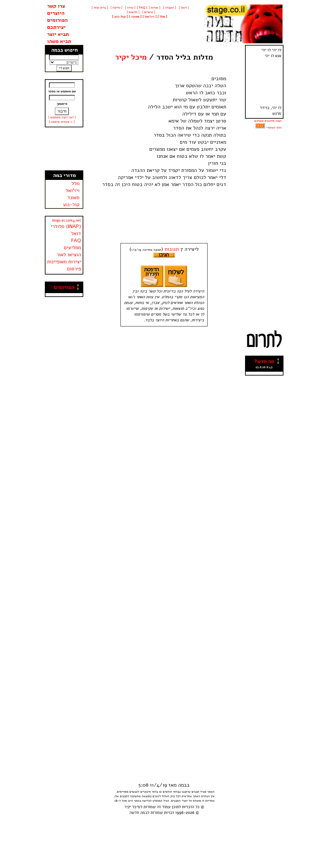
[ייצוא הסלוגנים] (260, 127)
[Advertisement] (64, 148)
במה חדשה (138, 813)
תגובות (172, 249)
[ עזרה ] (129, 7)
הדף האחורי (274, 127)
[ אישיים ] (148, 12)
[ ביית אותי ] (100, 7)
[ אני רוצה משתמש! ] (62, 117)
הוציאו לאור (68, 254)
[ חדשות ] (132, 12)
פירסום (74, 268)
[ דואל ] (183, 7)
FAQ (76, 240)
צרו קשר (56, 6)
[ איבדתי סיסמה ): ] (62, 122)
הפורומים (57, 20)
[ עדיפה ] (116, 7)
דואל (76, 233)
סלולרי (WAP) (66, 226)
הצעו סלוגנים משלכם (268, 121)
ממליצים (72, 247)
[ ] (120, 16)
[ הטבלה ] (169, 7)
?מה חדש (264, 361)
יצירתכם (56, 27)
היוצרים (55, 13)
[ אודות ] (154, 7)
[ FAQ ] (142, 7)
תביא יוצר (58, 34)
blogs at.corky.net (66, 220)
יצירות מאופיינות (64, 261)
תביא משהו (59, 41)
